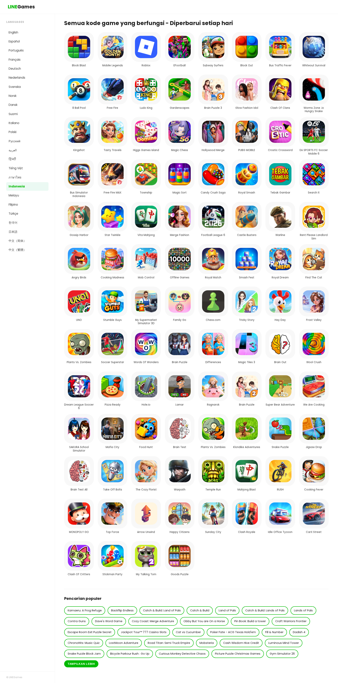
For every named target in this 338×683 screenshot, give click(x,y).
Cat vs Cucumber (188, 632)
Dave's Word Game (108, 621)
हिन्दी (12, 159)
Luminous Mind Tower (283, 643)
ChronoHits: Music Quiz (84, 643)
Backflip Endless (122, 610)
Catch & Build (199, 610)
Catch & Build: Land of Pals (162, 610)
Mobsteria (207, 643)
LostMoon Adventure (123, 643)
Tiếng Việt (16, 168)
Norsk (12, 96)
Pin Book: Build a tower (250, 621)
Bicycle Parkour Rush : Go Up (129, 654)
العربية (13, 150)
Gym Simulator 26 (282, 654)
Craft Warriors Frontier (291, 621)
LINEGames (15, 677)
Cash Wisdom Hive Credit (241, 643)
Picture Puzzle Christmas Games (237, 654)
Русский (14, 141)
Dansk (13, 105)
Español (14, 41)
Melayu (14, 195)
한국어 (13, 222)
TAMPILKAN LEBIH (81, 663)
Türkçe (13, 213)
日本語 (13, 232)
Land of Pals (227, 610)
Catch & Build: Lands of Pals (265, 610)
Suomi (13, 114)
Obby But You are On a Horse (204, 621)
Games (21, 7)
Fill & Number (274, 632)
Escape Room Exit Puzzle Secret (89, 632)
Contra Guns (77, 621)
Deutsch (15, 69)
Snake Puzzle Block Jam (84, 654)
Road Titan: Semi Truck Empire (169, 643)
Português (16, 50)
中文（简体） (17, 241)
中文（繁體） (17, 250)
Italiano (14, 123)
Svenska (15, 87)
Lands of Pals (303, 610)
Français (15, 60)
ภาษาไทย (15, 177)
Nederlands (17, 78)
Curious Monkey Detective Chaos (182, 654)
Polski (12, 132)
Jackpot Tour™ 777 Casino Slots (143, 632)
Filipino (13, 204)
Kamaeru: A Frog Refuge (85, 610)
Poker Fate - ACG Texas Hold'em (233, 632)
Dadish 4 (299, 632)
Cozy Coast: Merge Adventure (153, 621)
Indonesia (17, 186)
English (13, 32)
